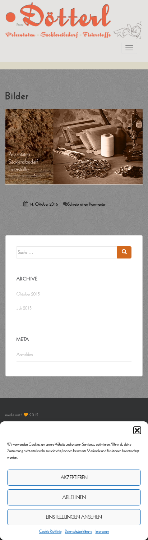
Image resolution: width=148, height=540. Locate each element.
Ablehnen (74, 497)
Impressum (102, 531)
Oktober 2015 (28, 294)
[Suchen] (124, 252)
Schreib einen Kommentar (87, 204)
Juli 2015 (24, 308)
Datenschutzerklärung (78, 531)
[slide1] (74, 146)
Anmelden (25, 354)
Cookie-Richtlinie (50, 531)
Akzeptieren (74, 477)
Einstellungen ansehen (74, 517)
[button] (137, 430)
